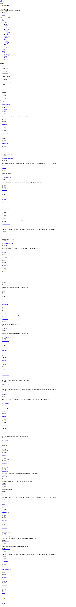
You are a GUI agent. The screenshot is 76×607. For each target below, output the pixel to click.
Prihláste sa (3, 15)
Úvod (2, 19)
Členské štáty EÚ (7, 26)
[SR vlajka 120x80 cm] (5, 328)
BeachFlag (3, 65)
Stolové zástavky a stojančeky (6, 82)
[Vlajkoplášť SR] (4, 484)
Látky (4, 58)
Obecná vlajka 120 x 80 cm (5, 218)
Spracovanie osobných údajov (7, 54)
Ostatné (4, 49)
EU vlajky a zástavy (6, 23)
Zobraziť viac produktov (5, 450)
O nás (4, 52)
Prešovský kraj (7, 33)
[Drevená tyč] (5, 319)
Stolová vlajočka (4, 416)
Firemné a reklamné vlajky (6, 74)
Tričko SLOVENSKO (4, 265)
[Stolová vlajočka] (4, 412)
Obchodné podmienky (6, 53)
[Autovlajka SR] (4, 394)
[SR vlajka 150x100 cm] (5, 111)
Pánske (6, 90)
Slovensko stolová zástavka (5, 304)
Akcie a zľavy (4, 98)
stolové (1, 101)
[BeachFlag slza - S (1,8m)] (5, 467)
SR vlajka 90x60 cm (4, 360)
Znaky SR (4, 45)
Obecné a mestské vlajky (6, 28)
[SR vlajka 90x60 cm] (5, 356)
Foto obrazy (4, 48)
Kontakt (3, 604)
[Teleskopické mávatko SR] (5, 120)
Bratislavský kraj (7, 29)
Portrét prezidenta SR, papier (5, 237)
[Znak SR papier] (4, 431)
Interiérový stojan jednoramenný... (6, 495)
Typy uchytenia (5, 56)
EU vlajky (6, 24)
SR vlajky (6, 22)
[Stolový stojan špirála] (5, 440)
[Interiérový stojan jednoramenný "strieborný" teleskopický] (8, 158)
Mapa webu (3, 603)
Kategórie (3, 20)
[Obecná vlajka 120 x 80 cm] (5, 541)
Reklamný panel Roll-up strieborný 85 (6, 208)
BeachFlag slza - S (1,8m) (5, 133)
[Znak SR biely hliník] (4, 252)
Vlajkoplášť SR (3, 152)
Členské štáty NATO (7, 27)
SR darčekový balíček (4, 190)
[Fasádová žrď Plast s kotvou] (6, 403)
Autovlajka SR (3, 274)
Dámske (6, 47)
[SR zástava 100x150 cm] (5, 375)
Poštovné (3, 602)
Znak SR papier (3, 434)
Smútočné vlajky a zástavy (6, 36)
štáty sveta (6, 41)
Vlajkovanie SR (5, 57)
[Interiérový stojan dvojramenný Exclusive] (7, 243)
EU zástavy (6, 25)
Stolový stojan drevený (4, 369)
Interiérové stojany (5, 40)
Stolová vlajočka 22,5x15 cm (5, 143)
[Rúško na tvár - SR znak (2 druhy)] (5, 384)
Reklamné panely (4, 85)
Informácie (3, 51)
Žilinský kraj (6, 31)
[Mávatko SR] (4, 168)
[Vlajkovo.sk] (2, 1)
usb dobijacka (4, 101)
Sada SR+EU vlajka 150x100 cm (5, 341)
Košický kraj (6, 34)
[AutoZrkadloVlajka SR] (5, 524)
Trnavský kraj (7, 30)
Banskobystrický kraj (7, 32)
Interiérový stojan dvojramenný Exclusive (6, 569)
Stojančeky (6, 44)
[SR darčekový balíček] (5, 186)
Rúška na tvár (5, 50)
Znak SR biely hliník (4, 577)
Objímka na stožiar (4, 313)
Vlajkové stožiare (5, 39)
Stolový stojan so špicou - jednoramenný (6, 425)
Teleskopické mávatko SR (5, 124)
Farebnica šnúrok (5, 59)
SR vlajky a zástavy (5, 21)
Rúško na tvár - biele (4, 350)
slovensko (7, 101)
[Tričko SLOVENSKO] (5, 261)
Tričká (4, 46)
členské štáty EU (7, 42)
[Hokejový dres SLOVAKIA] (6, 224)
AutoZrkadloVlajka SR (4, 199)
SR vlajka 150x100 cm (4, 455)
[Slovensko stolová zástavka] (5, 300)
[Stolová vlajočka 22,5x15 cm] (4, 476)
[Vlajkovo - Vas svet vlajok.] (4, 0)
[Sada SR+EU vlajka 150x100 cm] (6, 177)
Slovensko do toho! (5, 35)
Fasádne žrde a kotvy (6, 38)
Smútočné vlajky (7, 37)
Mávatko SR (3, 504)
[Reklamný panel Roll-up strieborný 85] (7, 532)
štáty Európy (6, 43)
